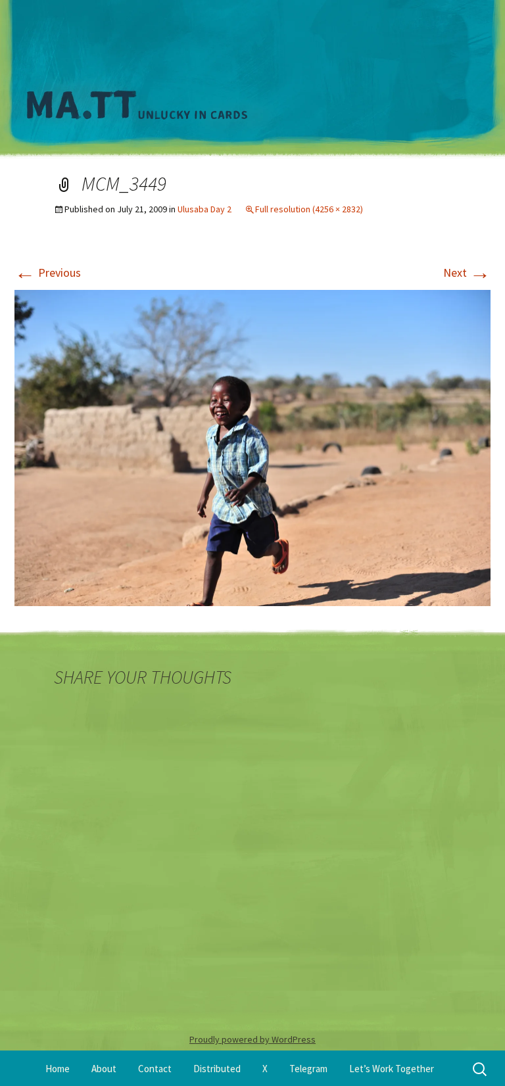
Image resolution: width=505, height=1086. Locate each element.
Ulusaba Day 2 (204, 209)
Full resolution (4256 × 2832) (309, 209)
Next (467, 272)
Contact (155, 1068)
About (103, 1068)
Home (57, 1068)
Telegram (308, 1068)
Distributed (217, 1068)
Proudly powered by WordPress (252, 1039)
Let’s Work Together (391, 1068)
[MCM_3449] (252, 446)
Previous (47, 272)
